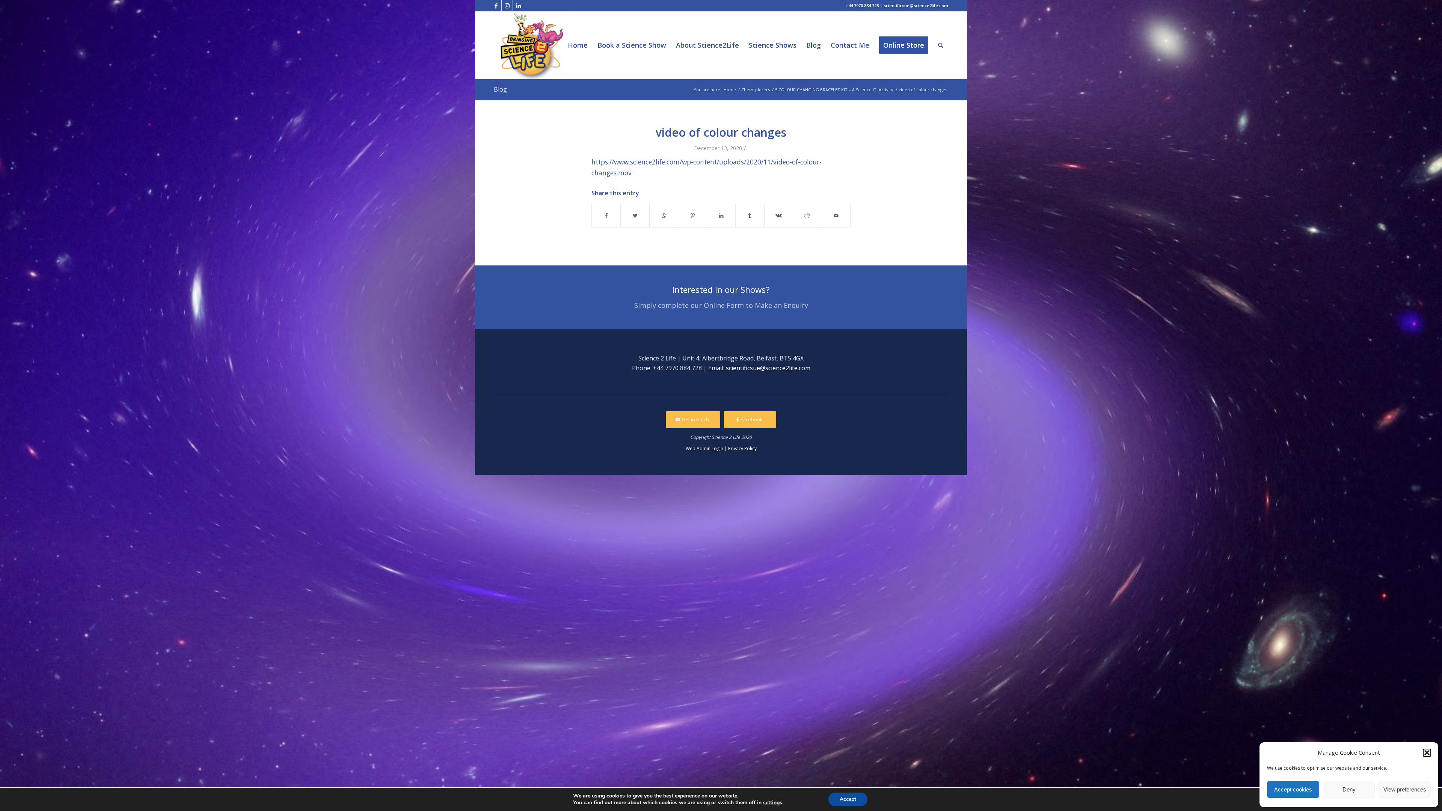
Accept (848, 799)
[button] (1427, 753)
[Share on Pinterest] (692, 215)
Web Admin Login (704, 448)
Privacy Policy (742, 448)
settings (772, 802)
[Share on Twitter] (635, 215)
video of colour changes (721, 132)
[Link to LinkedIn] (518, 5)
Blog (500, 89)
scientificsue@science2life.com (768, 368)
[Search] (940, 45)
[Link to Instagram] (507, 5)
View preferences (1404, 789)
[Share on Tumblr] (750, 215)
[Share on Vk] (779, 215)
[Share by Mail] (836, 215)
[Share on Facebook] (606, 215)
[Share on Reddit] (807, 215)
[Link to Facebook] (495, 5)
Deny (1349, 789)
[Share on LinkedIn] (721, 215)
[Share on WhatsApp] (664, 215)
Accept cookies (1293, 789)
